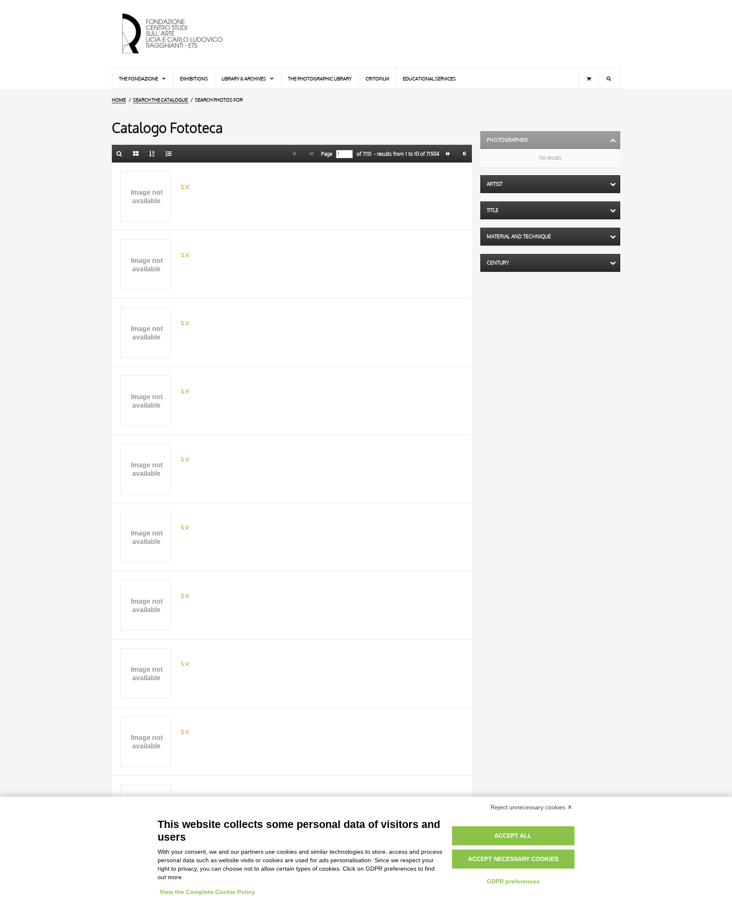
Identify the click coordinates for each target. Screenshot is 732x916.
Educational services (429, 78)
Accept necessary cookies (513, 858)
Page (326, 154)
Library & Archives (244, 78)
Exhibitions (194, 78)
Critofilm (377, 78)
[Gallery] (136, 154)
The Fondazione (139, 78)
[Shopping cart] (589, 78)
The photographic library (320, 78)
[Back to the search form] (119, 154)
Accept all (513, 835)
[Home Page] (179, 34)
